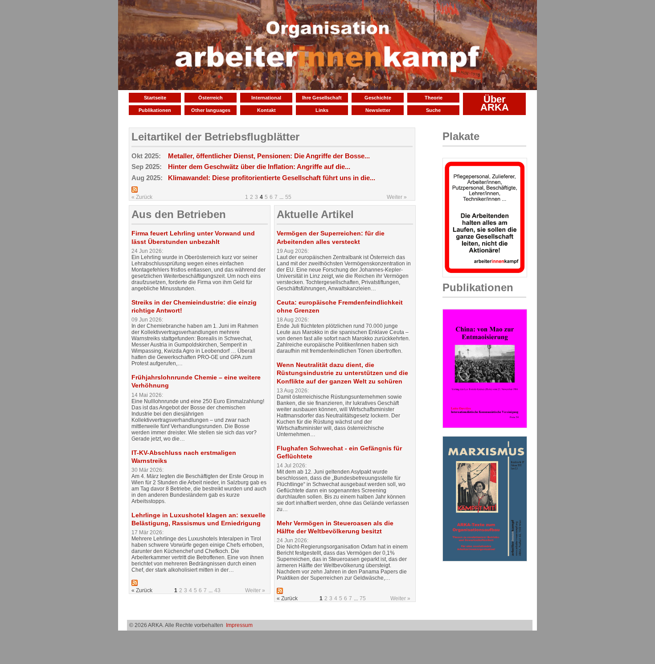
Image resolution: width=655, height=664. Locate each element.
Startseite (155, 97)
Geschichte (377, 97)
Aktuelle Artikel (315, 214)
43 (217, 590)
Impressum (239, 625)
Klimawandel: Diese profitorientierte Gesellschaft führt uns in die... (271, 177)
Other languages (210, 110)
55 (288, 197)
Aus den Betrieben (178, 214)
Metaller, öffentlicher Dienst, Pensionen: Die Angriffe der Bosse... (269, 156)
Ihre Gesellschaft (322, 97)
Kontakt (266, 110)
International (266, 97)
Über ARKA (494, 103)
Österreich (210, 97)
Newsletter (377, 110)
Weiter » (397, 197)
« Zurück (141, 197)
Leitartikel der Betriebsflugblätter (215, 137)
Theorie (433, 97)
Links (321, 110)
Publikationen (155, 110)
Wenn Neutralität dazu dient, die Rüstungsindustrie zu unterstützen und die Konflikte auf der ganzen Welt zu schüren (342, 372)
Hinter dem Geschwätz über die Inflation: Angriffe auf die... (259, 166)
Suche (433, 110)
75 (363, 598)
